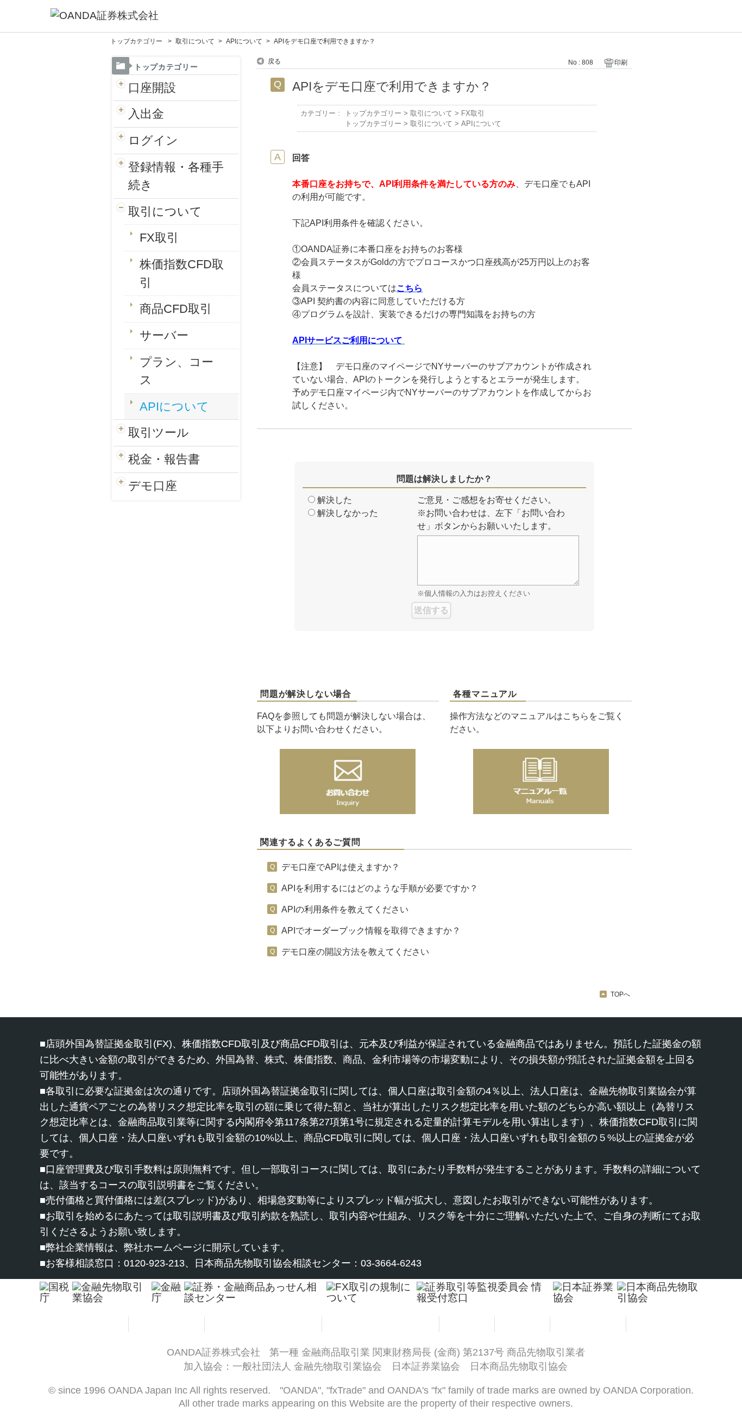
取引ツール (158, 432)
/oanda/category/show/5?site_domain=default (120, 88)
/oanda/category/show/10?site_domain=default (120, 140)
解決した (334, 500)
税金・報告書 (164, 459)
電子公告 (523, 1323)
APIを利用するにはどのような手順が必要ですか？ (379, 888)
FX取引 (159, 237)
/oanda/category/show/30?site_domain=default (120, 486)
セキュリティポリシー (381, 1323)
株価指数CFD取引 (182, 273)
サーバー (164, 335)
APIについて (244, 41)
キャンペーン (589, 1323)
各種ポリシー (168, 1323)
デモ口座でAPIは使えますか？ (340, 867)
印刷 (620, 62)
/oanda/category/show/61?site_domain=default (120, 459)
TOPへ (620, 994)
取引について (195, 41)
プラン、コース (176, 371)
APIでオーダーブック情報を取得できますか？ (371, 930)
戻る (274, 61)
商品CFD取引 (176, 309)
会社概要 (655, 1323)
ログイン (153, 140)
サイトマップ (92, 1323)
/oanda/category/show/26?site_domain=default (120, 212)
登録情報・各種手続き (176, 176)
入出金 (146, 114)
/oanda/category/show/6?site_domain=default (120, 114)
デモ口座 (152, 486)
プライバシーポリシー (264, 1323)
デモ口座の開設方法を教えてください (355, 951)
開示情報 (468, 1323)
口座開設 (152, 87)
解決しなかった (347, 513)
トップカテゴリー (137, 41)
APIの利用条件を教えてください (344, 909)
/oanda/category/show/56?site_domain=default (120, 433)
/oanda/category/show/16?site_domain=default (120, 176)
